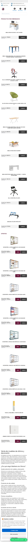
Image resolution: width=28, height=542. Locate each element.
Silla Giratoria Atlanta (14, 198)
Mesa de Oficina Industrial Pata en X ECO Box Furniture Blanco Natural (14, 128)
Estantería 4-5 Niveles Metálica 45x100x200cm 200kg (14, 319)
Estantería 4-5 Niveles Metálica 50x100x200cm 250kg (14, 248)
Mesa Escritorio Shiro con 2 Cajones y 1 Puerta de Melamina (14, 175)
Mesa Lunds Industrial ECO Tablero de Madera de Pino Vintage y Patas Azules (14, 57)
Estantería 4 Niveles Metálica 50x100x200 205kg (14, 294)
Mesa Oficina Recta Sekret (14, 150)
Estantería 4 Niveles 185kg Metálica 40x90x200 (14, 365)
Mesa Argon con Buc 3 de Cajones (14, 32)
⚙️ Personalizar (14, 537)
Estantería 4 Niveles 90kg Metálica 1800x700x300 (14, 341)
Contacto (15, 10)
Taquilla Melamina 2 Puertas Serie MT (14, 412)
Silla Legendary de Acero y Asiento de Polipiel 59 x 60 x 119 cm (14, 80)
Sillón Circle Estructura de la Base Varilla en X (14, 104)
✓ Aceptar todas (14, 530)
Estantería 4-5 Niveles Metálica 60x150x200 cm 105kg (14, 271)
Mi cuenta (20, 10)
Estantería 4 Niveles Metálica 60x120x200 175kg (14, 389)
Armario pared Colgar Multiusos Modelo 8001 (14, 436)
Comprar (23, 37)
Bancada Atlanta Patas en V (14, 221)
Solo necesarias (14, 534)
